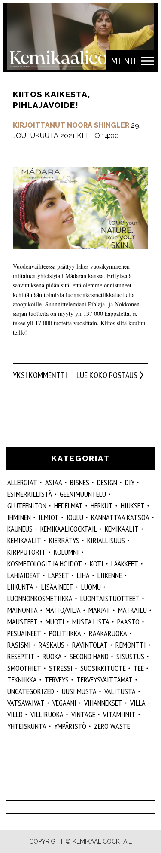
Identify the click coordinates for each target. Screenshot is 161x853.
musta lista (90, 622)
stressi (61, 668)
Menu (124, 60)
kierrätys (64, 540)
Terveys (57, 680)
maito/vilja (63, 610)
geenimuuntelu (83, 494)
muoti (55, 622)
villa (138, 703)
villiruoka (47, 714)
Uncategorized (30, 691)
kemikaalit (24, 540)
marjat (99, 610)
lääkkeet (124, 564)
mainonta (22, 610)
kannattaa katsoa (120, 517)
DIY (129, 482)
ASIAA (53, 482)
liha (83, 575)
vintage (83, 714)
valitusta (120, 691)
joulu (75, 517)
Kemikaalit (122, 529)
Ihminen (19, 517)
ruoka (52, 656)
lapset (58, 575)
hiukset (133, 506)
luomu (91, 587)
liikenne (109, 575)
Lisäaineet (57, 587)
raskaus (51, 645)
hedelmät (68, 506)
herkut (102, 506)
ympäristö (70, 726)
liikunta (20, 587)
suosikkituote (103, 668)
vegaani (64, 703)
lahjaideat (23, 575)
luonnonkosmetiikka (40, 598)
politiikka (65, 633)
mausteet (22, 622)
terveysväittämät (104, 680)
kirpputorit (26, 552)
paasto (128, 622)
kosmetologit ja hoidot (44, 564)
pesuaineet (24, 633)
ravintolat (90, 645)
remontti (130, 645)
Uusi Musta (79, 691)
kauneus (20, 529)
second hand (89, 656)
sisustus (130, 656)
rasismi (19, 645)
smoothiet (24, 668)
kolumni (66, 552)
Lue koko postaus (106, 375)
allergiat (22, 482)
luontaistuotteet (110, 598)
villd (15, 714)
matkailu (132, 610)
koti (96, 564)
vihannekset (103, 703)
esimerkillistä (29, 494)
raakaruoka (108, 633)
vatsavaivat (26, 703)
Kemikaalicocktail (68, 529)
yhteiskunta (26, 726)
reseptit (21, 656)
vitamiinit (119, 714)
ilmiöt (49, 517)
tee (139, 668)
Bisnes (79, 482)
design (107, 482)
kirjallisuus (106, 540)
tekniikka (22, 680)
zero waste (112, 726)
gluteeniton (26, 506)
